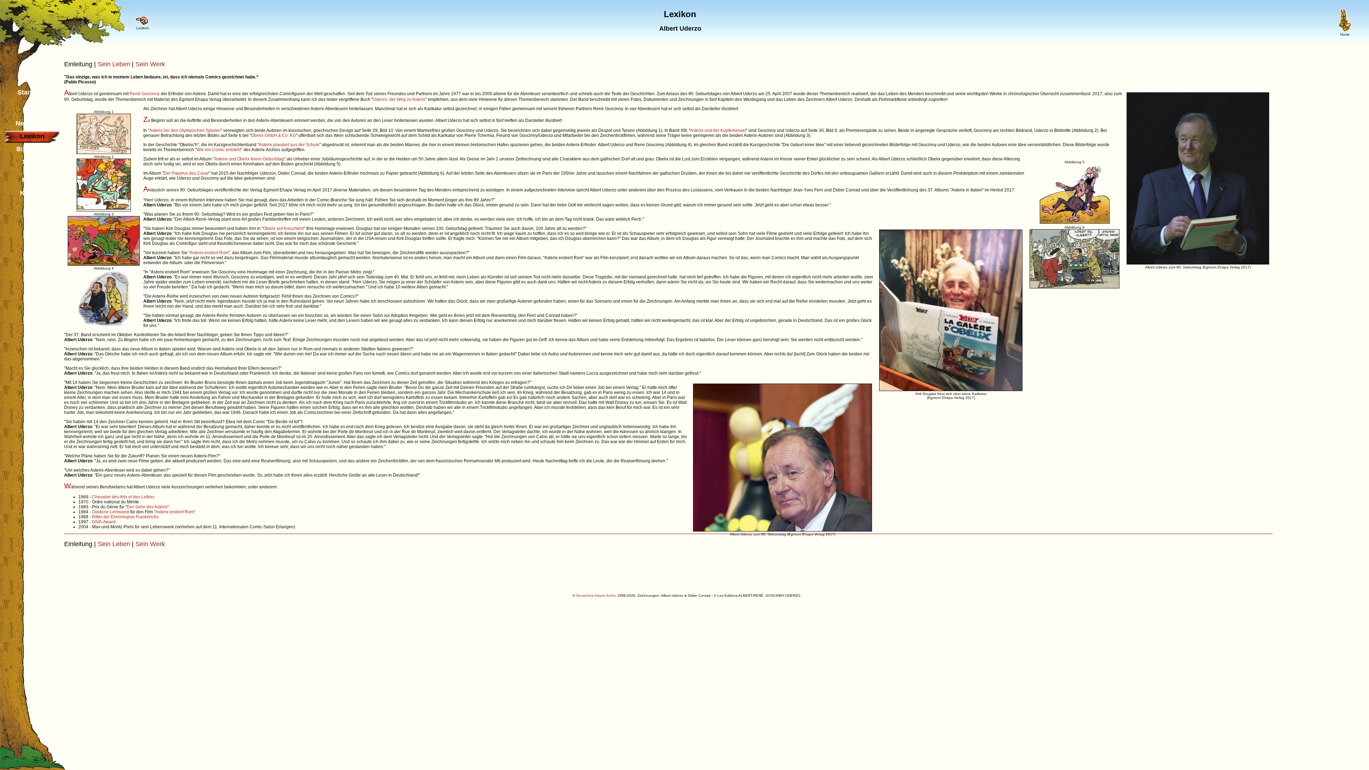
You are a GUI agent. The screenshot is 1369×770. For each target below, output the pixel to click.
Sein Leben (114, 64)
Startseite (32, 92)
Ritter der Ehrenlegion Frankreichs (125, 516)
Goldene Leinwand (110, 511)
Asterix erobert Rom (209, 252)
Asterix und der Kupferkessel (718, 130)
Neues (32, 110)
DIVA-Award (104, 521)
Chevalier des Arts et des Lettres (123, 496)
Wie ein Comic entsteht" (219, 149)
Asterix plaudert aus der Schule (289, 144)
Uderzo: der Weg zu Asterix (399, 99)
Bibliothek (31, 149)
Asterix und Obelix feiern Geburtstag (249, 158)
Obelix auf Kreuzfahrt (283, 228)
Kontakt (32, 192)
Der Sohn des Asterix (147, 506)
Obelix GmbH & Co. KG (273, 135)
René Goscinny (145, 93)
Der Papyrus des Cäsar (186, 173)
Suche (32, 161)
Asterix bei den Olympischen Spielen (185, 130)
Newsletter (32, 123)
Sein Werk (150, 64)
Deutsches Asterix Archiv (596, 595)
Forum (32, 180)
